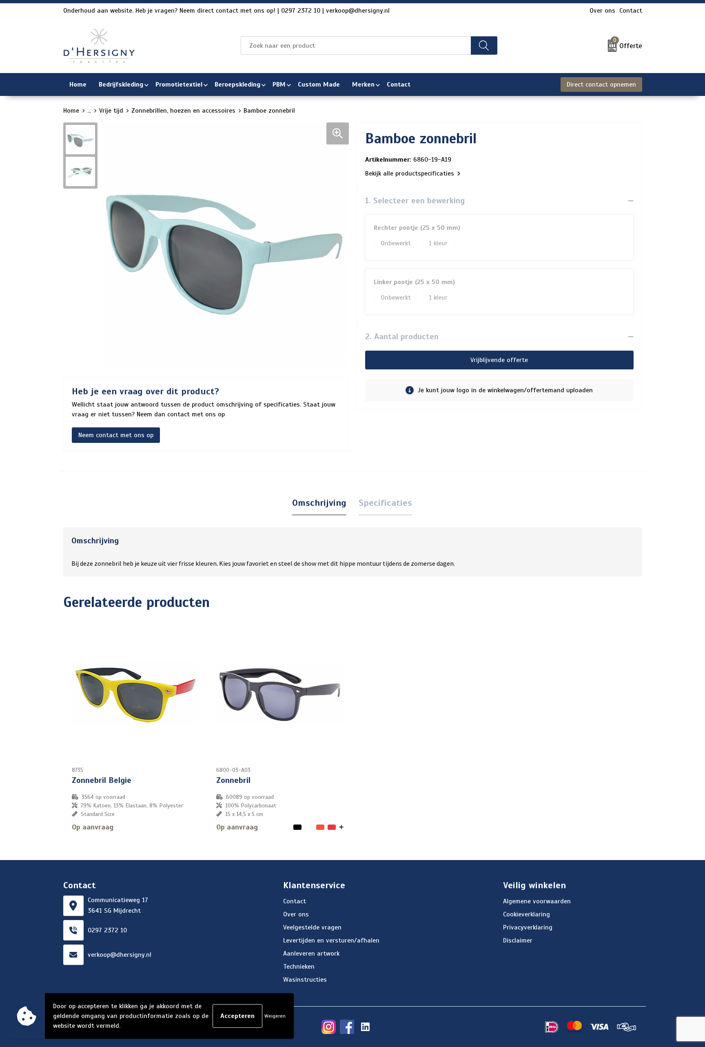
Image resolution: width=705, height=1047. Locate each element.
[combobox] (356, 45)
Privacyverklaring (527, 927)
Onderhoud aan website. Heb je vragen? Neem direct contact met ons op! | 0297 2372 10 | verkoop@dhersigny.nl (226, 11)
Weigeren (275, 1016)
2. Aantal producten (402, 336)
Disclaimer (517, 940)
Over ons (602, 11)
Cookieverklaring (526, 914)
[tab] (319, 503)
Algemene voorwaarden (537, 901)
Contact (630, 11)
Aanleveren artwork (311, 953)
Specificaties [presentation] (385, 502)
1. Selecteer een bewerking (415, 201)
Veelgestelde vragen (312, 927)
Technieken (299, 967)
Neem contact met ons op (115, 435)
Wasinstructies (305, 980)
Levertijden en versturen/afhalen (331, 940)
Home (71, 111)
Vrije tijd (111, 111)
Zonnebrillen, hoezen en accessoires (183, 111)
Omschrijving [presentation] (319, 502)
